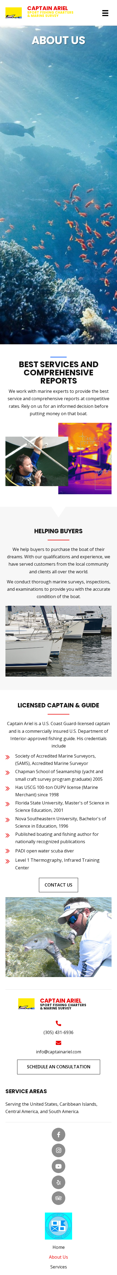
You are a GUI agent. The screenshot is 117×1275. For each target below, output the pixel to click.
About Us (58, 1257)
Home (59, 1247)
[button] (58, 885)
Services (58, 1267)
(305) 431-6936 (58, 1032)
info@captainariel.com (58, 1052)
